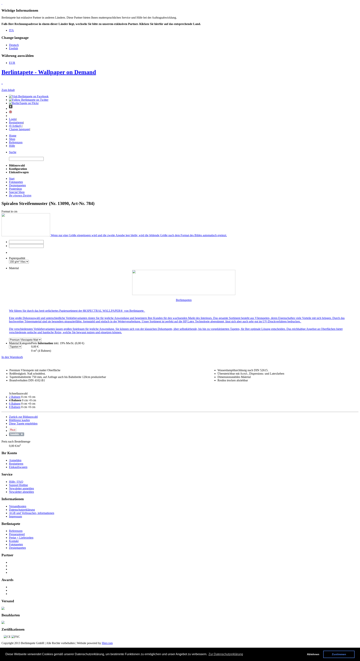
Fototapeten (16, 544)
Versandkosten (17, 506)
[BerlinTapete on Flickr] (24, 103)
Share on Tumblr (16, 434)
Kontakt (14, 541)
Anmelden (15, 460)
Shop (12, 139)
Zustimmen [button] (339, 654)
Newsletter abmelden (21, 491)
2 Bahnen (14, 396)
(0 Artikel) (15, 125)
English (13, 48)
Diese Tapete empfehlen (23, 423)
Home (12, 135)
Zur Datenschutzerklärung (225, 654)
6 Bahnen (14, 403)
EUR (12, 62)
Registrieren (16, 122)
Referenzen (15, 142)
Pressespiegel (17, 534)
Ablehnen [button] (313, 654)
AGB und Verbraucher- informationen (31, 513)
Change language (19, 129)
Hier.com (107, 643)
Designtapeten (17, 547)
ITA (11, 30)
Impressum (15, 516)
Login (12, 119)
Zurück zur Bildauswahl (23, 416)
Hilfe (12, 145)
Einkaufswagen (18, 467)
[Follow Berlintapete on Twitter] (28, 99)
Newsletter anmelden (21, 488)
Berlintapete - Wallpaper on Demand (49, 72)
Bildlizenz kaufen (19, 420)
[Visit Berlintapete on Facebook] (29, 96)
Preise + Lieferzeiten (21, 537)
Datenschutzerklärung (22, 509)
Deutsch (14, 45)
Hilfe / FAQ (16, 481)
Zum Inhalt (8, 90)
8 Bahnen (14, 407)
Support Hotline (18, 485)
